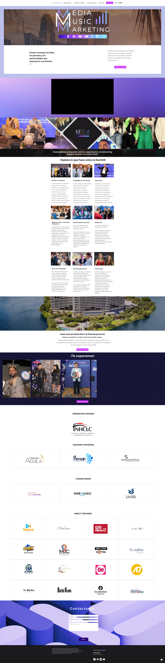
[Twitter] (119, 2)
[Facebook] (117, 2)
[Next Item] (158, 378)
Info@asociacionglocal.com (98, 654)
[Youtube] (104, 659)
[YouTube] (121, 2)
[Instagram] (115, 2)
